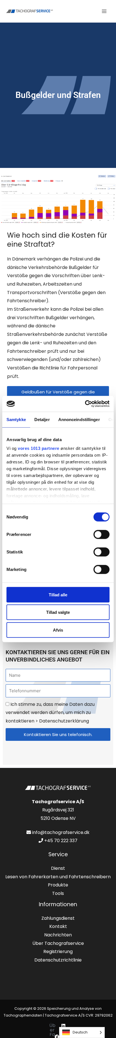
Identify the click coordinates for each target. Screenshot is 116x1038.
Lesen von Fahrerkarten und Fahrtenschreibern (58, 876)
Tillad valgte (58, 612)
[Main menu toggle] (104, 11)
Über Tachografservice (58, 943)
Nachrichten (58, 935)
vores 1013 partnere (38, 448)
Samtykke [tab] (16, 419)
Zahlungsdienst (58, 918)
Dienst (58, 868)
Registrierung (58, 951)
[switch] (101, 534)
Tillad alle (58, 594)
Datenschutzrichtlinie (58, 960)
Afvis (58, 629)
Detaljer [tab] (42, 419)
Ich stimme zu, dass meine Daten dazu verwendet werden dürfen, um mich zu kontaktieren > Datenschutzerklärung (50, 712)
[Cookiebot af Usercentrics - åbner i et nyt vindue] (85, 404)
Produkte (58, 885)
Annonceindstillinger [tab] (79, 419)
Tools (58, 893)
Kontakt (58, 926)
